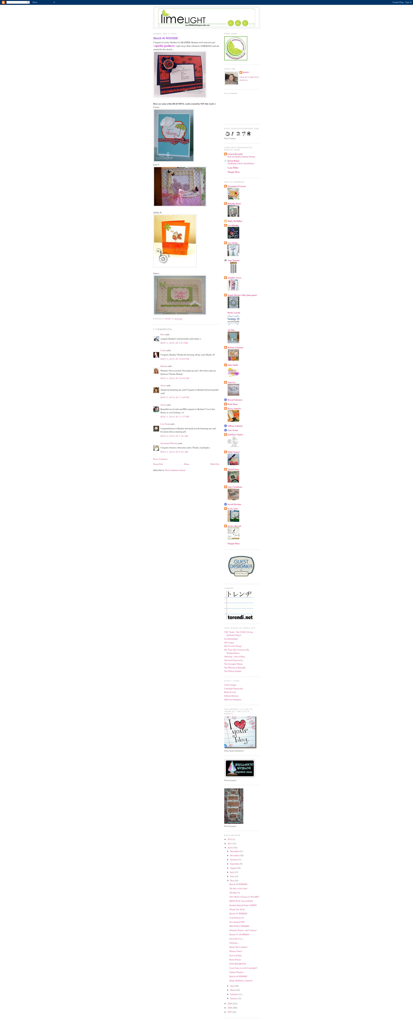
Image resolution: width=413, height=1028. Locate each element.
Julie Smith (233, 364)
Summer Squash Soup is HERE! (243, 905)
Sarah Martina (234, 504)
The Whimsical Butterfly (235, 667)
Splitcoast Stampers (232, 699)
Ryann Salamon (235, 399)
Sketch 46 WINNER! (238, 976)
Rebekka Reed (234, 203)
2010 (230, 847)
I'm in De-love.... (236, 938)
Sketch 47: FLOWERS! (239, 934)
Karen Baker (234, 160)
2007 (230, 1011)
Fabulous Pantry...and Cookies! (243, 930)
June (232, 876)
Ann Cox (232, 382)
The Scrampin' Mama (233, 663)
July (232, 872)
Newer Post (158, 464)
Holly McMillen (235, 220)
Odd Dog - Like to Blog (234, 656)
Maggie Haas (234, 171)
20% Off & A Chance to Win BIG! (244, 896)
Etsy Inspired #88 (237, 921)
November (235, 855)
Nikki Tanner (234, 451)
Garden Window (236, 972)
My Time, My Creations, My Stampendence (236, 651)
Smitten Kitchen (231, 695)
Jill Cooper (229, 642)
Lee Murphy (233, 225)
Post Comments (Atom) (175, 470)
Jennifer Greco (234, 277)
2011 (230, 843)
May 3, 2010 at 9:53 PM (174, 342)
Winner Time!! (235, 951)
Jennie (163, 404)
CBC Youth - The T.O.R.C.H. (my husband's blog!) (238, 634)
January (233, 998)
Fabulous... (234, 942)
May (232, 880)
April (232, 985)
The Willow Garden (232, 671)
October (234, 859)
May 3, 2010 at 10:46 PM (175, 378)
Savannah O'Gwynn (169, 443)
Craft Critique (230, 684)
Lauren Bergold (235, 153)
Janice (163, 385)
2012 (230, 839)
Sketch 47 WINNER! (238, 913)
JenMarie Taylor (235, 434)
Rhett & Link (230, 692)
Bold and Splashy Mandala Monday (241, 156)
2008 (230, 1007)
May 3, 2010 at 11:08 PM (175, 397)
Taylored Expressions (233, 660)
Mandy (246, 72)
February (234, 994)
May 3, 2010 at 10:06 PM (175, 358)
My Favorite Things (233, 646)
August (233, 867)
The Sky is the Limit (238, 888)
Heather (164, 366)
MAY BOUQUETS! (237, 963)
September (235, 863)
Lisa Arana (233, 430)
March (233, 990)
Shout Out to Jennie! (238, 947)
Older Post (214, 464)
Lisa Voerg (165, 423)
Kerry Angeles (234, 408)
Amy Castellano (235, 486)
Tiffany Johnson (235, 425)
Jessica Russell (234, 525)
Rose (163, 334)
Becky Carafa (234, 312)
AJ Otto (231, 329)
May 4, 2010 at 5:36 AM (174, 436)
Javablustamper (231, 638)
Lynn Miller (233, 167)
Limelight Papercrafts (233, 688)
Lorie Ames (233, 508)
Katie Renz (233, 404)
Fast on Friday (235, 955)
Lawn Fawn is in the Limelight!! (243, 967)
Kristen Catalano (235, 347)
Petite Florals (235, 959)
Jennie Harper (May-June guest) (242, 294)
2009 (230, 1003)
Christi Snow (233, 469)
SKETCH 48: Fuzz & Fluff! (241, 900)
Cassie (163, 350)
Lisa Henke (233, 242)
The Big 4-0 (234, 892)
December (234, 851)
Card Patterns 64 (236, 917)
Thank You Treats (237, 909)
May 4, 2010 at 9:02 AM (174, 451)
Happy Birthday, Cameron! (241, 980)
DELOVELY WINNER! (239, 926)
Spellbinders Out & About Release (241, 163)
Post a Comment (160, 459)
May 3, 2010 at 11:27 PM (175, 416)
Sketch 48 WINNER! (238, 884)
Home (186, 464)
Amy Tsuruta (234, 260)
